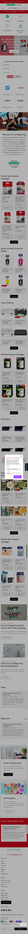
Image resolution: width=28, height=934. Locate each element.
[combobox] (12, 469)
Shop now (17, 476)
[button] (21, 456)
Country (8, 467)
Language (8, 471)
